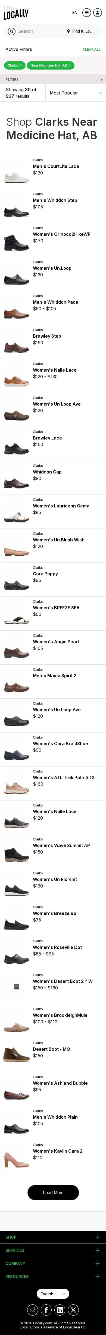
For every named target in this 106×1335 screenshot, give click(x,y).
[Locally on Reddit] (32, 1310)
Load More (53, 1192)
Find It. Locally (84, 31)
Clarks (13, 65)
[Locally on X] (73, 1310)
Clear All (92, 49)
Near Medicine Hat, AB (49, 65)
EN (74, 12)
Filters (11, 79)
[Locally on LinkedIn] (59, 1310)
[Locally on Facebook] (46, 1310)
